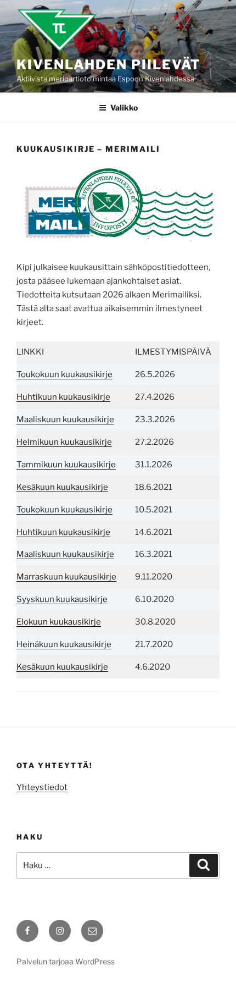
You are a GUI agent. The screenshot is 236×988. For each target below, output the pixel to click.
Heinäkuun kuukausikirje (63, 644)
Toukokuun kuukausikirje (64, 374)
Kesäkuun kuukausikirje (62, 487)
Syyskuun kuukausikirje (62, 599)
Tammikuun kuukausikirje (66, 465)
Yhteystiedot (42, 787)
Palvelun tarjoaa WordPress (65, 961)
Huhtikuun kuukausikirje (63, 397)
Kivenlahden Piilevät (108, 65)
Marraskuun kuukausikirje (66, 577)
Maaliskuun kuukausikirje (65, 419)
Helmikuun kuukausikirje (64, 442)
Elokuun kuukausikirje (58, 622)
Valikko (124, 107)
